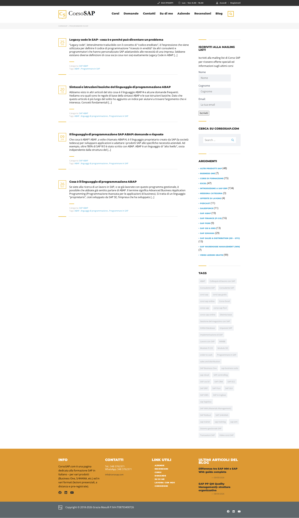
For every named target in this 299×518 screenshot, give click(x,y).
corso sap (204, 308)
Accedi (223, 3)
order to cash (206, 354)
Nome (202, 72)
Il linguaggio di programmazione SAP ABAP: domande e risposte (116, 134)
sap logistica (205, 401)
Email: (202, 99)
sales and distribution (210, 361)
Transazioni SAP (207, 435)
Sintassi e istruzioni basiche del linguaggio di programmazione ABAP (120, 87)
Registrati (235, 3)
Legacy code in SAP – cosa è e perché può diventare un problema (116, 39)
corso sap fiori (220, 308)
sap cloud (204, 374)
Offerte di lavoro (210, 198)
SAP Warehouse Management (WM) (220, 247)
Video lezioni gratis (211, 255)
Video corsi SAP (226, 435)
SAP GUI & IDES (208, 228)
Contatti (149, 13)
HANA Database (207, 328)
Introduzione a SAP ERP (213, 188)
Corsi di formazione (211, 178)
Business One (207, 173)
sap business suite (229, 368)
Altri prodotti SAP (211, 168)
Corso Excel (224, 301)
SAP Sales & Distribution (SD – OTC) (220, 238)
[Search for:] (220, 140)
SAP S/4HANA (207, 233)
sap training (220, 421)
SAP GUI (229, 388)
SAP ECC (231, 381)
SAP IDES (204, 395)
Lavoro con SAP (207, 341)
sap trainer (205, 421)
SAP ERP (204, 388)
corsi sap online (207, 301)
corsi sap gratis (220, 294)
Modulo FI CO (206, 348)
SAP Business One (208, 368)
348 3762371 (167, 3)
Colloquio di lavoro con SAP (222, 281)
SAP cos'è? (205, 381)
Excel (203, 183)
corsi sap (204, 294)
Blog (219, 13)
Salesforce (206, 208)
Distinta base (226, 314)
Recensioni (202, 13)
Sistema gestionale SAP (210, 428)
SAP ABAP (83, 65)
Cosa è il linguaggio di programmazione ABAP (102, 181)
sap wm (233, 421)
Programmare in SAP (90, 68)
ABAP (77, 68)
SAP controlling (221, 374)
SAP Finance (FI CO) (211, 218)
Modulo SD (223, 348)
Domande (131, 13)
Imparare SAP (226, 328)
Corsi (115, 13)
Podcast (205, 203)
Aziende (183, 13)
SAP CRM (218, 381)
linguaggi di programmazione (94, 116)
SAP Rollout (205, 415)
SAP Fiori (205, 223)
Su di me (166, 13)
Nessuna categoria (211, 193)
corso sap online (207, 314)
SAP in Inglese (219, 395)
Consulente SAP (207, 287)
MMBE (222, 341)
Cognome (204, 85)
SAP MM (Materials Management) (215, 408)
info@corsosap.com (114, 474)
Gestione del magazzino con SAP (215, 321)
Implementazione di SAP (211, 334)
